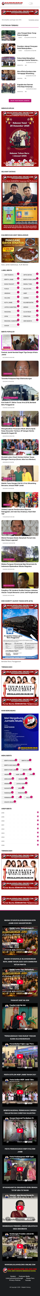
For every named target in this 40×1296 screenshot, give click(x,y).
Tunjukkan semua (34, 20)
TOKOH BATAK (8, 373)
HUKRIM (30, 297)
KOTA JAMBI (11, 302)
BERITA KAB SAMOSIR (11, 765)
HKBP (30, 293)
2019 (20, 817)
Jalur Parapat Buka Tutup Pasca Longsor (26, 34)
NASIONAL (20, 78)
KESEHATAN (23, 779)
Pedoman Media (24, 1276)
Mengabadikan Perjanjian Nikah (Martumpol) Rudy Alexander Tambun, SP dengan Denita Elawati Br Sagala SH (18, 431)
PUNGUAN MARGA (9, 559)
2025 (19, 841)
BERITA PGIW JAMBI (30, 279)
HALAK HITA (30, 288)
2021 (20, 825)
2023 (20, 833)
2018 (20, 813)
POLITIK (29, 797)
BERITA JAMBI (11, 279)
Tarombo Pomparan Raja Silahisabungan (16, 378)
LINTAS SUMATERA (11, 306)
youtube (28, 1280)
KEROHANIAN (9, 779)
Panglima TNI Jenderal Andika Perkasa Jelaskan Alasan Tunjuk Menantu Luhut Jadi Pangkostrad (19, 591)
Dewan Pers (30, 1278)
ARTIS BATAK (30, 274)
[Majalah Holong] (12, 5)
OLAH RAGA (30, 311)
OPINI (11, 316)
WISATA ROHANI (9, 802)
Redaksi (13, 1276)
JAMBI (32, 774)
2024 (20, 837)
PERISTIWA (30, 316)
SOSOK (11, 325)
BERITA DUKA (26, 760)
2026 (19, 845)
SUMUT (20, 37)
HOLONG (11, 297)
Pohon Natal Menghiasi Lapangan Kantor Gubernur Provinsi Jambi (27, 59)
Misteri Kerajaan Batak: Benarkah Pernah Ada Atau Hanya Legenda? (18, 539)
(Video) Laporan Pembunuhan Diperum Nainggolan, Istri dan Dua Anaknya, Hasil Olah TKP (18, 512)
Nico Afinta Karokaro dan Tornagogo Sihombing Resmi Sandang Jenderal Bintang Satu (26, 72)
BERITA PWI (27, 770)
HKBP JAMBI (20, 774)
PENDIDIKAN (22, 793)
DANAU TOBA (30, 283)
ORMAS (20, 788)
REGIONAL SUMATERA (11, 320)
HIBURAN (11, 293)
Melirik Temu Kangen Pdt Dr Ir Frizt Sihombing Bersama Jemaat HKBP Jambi (18, 484)
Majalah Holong (25, 1287)
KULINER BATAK (30, 302)
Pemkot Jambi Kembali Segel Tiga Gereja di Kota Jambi (19, 353)
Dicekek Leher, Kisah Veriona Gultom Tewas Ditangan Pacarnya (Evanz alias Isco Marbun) (18, 458)
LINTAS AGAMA (21, 783)
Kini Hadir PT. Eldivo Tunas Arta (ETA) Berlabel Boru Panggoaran (18, 404)
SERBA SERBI (7, 478)
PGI (19, 797)
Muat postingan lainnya (20, 100)
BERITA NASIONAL (9, 585)
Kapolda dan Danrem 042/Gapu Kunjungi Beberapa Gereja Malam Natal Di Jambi (26, 86)
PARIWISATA (8, 793)
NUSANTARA (8, 788)
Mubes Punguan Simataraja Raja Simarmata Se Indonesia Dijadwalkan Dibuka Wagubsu (19, 565)
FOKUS (11, 288)
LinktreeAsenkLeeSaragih (14, 1278)
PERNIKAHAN (8, 797)
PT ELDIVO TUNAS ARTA (10, 397)
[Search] (35, 3)
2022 (19, 829)
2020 (20, 821)
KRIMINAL (7, 783)
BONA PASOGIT (11, 283)
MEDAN (30, 306)
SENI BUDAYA (30, 320)
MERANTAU (20, 65)
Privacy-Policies (14, 1280)
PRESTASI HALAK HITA (10, 533)
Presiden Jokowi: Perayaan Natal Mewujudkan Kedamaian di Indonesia (27, 47)
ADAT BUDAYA (11, 274)
